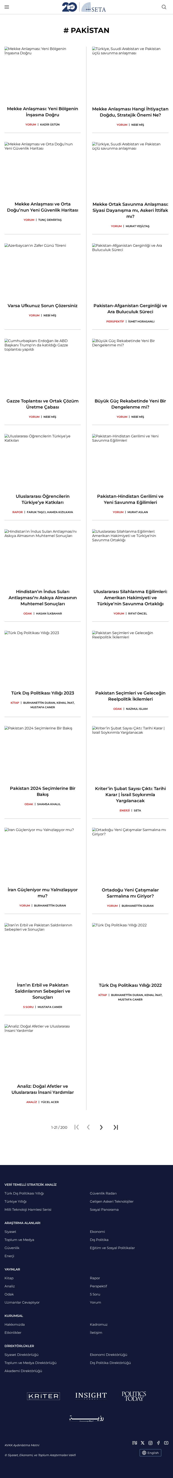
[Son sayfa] (116, 1127)
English (153, 1453)
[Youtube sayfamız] (166, 1442)
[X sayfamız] (142, 1443)
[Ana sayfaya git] (84, 7)
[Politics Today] (134, 1396)
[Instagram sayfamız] (150, 1443)
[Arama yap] (164, 7)
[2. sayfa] (101, 1127)
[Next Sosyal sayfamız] (134, 1443)
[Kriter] (43, 1396)
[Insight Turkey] (90, 1396)
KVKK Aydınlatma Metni (22, 1445)
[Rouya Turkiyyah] (86, 1418)
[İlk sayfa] (76, 1127)
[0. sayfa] (88, 1127)
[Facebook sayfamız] (158, 1442)
